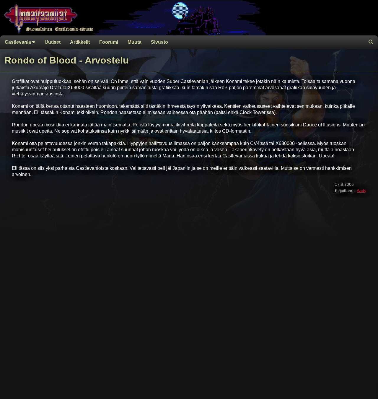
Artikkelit (80, 42)
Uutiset (53, 42)
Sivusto (159, 42)
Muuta (134, 42)
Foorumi (108, 42)
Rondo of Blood (40, 60)
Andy (361, 190)
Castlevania (18, 42)
